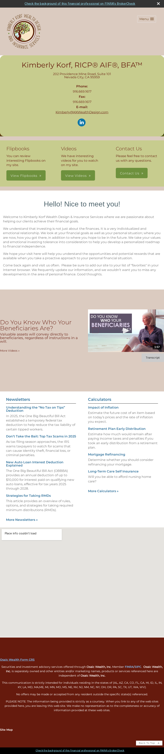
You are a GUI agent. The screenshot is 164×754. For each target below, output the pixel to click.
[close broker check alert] (158, 3)
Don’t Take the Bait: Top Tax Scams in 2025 (41, 436)
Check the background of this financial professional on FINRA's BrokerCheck (80, 4)
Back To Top (147, 742)
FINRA (129, 667)
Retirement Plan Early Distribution (117, 429)
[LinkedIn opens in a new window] (82, 122)
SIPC (138, 667)
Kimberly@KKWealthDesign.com (82, 112)
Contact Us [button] (129, 173)
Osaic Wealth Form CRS (17, 659)
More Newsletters (22, 520)
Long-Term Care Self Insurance (113, 471)
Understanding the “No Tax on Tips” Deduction (35, 409)
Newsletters (18, 399)
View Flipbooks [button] (24, 176)
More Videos (10, 350)
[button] (146, 19)
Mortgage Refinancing (106, 454)
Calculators (99, 399)
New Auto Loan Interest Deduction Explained (34, 463)
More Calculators (103, 491)
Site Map (6, 730)
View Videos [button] (76, 176)
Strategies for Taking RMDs (28, 496)
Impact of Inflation (103, 407)
